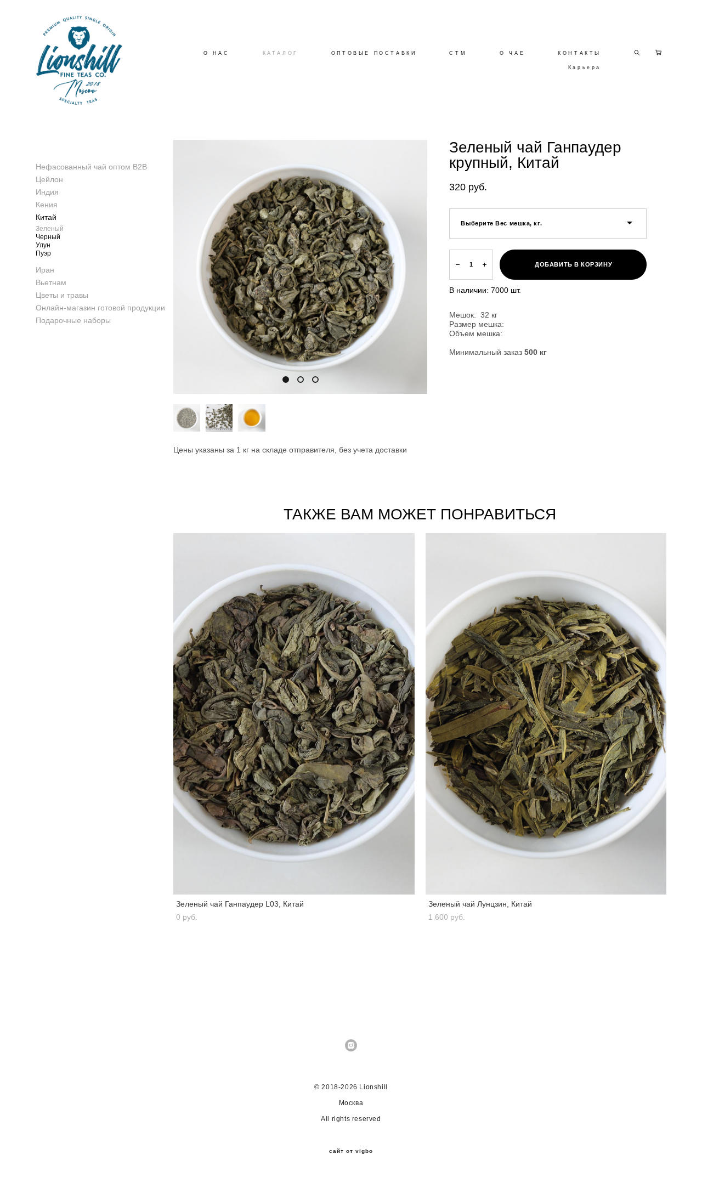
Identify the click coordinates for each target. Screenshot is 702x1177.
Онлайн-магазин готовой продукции (100, 307)
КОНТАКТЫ (579, 53)
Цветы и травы (62, 295)
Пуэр (43, 253)
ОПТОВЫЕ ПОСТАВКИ (374, 53)
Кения (47, 204)
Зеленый (50, 229)
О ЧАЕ (512, 53)
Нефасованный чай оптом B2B (91, 166)
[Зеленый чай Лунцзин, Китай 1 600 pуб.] (546, 714)
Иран (45, 269)
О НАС (216, 53)
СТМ (458, 53)
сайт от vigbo (351, 1151)
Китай (46, 217)
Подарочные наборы (73, 320)
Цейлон (49, 179)
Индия (47, 192)
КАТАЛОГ (280, 53)
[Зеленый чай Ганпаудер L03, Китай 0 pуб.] (294, 714)
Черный (48, 237)
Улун (43, 245)
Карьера (584, 67)
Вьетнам (51, 282)
